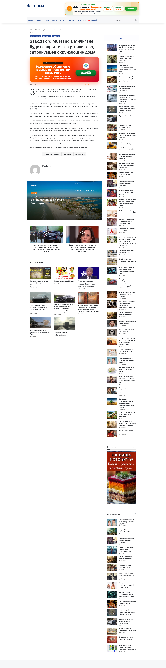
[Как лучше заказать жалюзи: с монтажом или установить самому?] (112, 424)
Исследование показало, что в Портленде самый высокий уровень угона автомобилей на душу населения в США (127, 283)
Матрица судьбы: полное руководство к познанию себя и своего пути (127, 108)
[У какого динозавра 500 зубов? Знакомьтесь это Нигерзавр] (112, 415)
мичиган (68, 154)
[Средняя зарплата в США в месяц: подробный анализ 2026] (112, 59)
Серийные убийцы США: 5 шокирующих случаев (49, 201)
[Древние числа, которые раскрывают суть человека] (112, 294)
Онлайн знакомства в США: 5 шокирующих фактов (126, 192)
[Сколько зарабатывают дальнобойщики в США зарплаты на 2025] (112, 550)
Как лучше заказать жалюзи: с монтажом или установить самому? (127, 423)
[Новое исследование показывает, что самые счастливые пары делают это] (112, 379)
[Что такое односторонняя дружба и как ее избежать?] (112, 585)
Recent (121, 38)
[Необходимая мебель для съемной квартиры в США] (112, 213)
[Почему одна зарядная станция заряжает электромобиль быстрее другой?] (112, 270)
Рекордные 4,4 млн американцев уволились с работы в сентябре (62, 334)
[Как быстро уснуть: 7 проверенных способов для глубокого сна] (112, 79)
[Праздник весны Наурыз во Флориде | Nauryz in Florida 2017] (40, 273)
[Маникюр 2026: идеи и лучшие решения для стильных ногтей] (112, 222)
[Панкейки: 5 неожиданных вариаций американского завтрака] (112, 136)
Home (33, 30)
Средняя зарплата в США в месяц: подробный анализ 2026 (127, 58)
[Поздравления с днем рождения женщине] (112, 639)
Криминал (56, 36)
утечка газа (80, 154)
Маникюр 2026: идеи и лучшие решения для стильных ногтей (126, 221)
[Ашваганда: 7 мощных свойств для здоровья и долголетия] (112, 531)
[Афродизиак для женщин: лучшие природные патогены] (112, 156)
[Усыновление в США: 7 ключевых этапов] (112, 127)
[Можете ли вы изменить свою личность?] (112, 332)
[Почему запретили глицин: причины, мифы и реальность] (112, 88)
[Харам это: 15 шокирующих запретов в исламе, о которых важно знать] (112, 68)
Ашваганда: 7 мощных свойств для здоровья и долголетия (127, 531)
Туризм (62, 20)
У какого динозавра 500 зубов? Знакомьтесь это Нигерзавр (127, 414)
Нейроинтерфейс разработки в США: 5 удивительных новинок (126, 594)
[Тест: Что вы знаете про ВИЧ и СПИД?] (112, 231)
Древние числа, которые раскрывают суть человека (127, 294)
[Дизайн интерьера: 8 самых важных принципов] (112, 261)
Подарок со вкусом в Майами (64, 281)
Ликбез (71, 20)
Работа (39, 20)
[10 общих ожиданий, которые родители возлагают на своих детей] (112, 648)
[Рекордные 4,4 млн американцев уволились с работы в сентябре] (64, 323)
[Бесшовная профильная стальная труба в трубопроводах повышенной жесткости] (112, 304)
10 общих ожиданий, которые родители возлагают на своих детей (127, 647)
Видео (38, 36)
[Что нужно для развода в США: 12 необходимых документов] (112, 166)
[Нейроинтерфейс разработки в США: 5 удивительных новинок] (112, 594)
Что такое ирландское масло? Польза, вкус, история (126, 369)
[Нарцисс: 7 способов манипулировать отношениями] (112, 118)
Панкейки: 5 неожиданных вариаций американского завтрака (127, 135)
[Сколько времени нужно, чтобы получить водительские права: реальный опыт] (112, 390)
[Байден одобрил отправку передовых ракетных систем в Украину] (40, 322)
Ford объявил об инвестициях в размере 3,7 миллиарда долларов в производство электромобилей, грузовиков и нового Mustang (64, 308)
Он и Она (81, 20)
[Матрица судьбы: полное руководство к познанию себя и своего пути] (112, 109)
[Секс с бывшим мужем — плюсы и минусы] (112, 175)
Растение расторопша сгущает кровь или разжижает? (126, 183)
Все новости (46, 36)
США (37, 30)
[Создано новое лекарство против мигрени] (112, 323)
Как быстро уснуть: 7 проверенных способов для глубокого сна (126, 79)
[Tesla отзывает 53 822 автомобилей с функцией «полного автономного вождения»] (40, 297)
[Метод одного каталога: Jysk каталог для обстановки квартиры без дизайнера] (112, 98)
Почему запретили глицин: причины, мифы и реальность (127, 88)
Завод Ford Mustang (52, 154)
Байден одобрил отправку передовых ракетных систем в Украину (40, 332)
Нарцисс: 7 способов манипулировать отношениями (126, 118)
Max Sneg (46, 166)
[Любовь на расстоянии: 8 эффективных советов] (112, 433)
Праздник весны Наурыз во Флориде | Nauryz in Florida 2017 (39, 282)
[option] (64, 200)
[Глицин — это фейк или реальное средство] (112, 352)
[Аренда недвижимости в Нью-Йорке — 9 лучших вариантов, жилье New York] (112, 47)
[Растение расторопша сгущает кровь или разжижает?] (112, 183)
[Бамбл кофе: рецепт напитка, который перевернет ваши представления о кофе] (112, 145)
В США (30, 20)
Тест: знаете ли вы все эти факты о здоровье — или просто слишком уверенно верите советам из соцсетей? (127, 241)
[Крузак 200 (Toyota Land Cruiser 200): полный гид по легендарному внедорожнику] (112, 341)
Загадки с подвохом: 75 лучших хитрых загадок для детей (126, 360)
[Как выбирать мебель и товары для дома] (112, 253)
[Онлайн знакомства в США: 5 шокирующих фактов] (112, 193)
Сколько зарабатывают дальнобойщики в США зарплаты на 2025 (127, 549)
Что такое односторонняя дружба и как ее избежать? (127, 585)
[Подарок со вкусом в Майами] (64, 273)
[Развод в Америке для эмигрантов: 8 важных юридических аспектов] (112, 576)
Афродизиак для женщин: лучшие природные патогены (127, 156)
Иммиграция (51, 20)
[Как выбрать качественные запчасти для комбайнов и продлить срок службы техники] (112, 401)
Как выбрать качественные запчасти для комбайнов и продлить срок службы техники (126, 403)
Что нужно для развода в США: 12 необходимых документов (127, 165)
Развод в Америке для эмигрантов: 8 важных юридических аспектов (126, 576)
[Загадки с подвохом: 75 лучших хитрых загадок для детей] (112, 360)
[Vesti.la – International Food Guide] (35, 5)
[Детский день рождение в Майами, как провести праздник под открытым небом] (112, 202)
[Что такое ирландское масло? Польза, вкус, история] (112, 370)
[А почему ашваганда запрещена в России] (112, 315)
